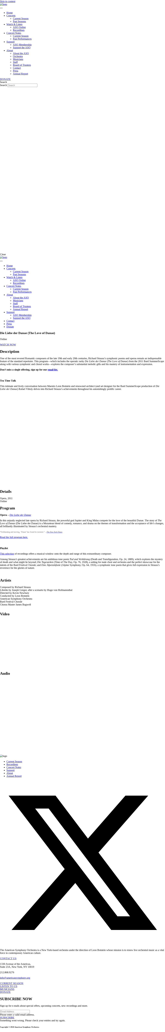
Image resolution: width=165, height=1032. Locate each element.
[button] (8, 344)
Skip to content (7, 1)
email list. (53, 369)
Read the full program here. (14, 537)
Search (4, 85)
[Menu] (1, 8)
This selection (7, 553)
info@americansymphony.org (15, 977)
